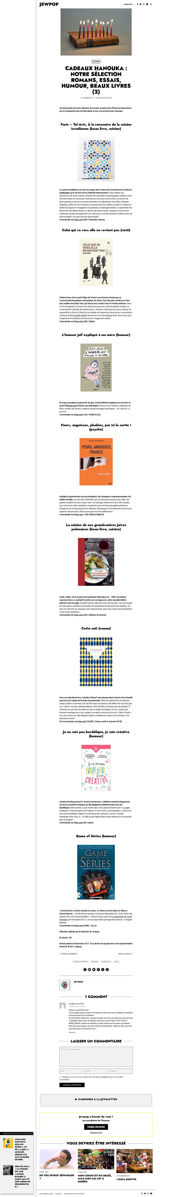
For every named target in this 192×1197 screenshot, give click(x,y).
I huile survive (126, 1179)
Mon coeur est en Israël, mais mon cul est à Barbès (95, 1178)
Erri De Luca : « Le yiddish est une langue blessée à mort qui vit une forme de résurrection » (22, 1176)
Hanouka (94, 962)
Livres (116, 962)
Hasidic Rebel (80, 315)
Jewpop (78, 981)
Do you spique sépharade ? (56, 1177)
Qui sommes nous (46, 1194)
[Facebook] (137, 4)
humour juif (71, 405)
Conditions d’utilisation (74, 1194)
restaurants (64, 193)
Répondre (72, 1032)
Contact (58, 1194)
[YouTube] (147, 4)
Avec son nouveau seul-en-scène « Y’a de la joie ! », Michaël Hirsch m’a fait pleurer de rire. (22, 1149)
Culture (96, 62)
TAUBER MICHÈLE (76, 1003)
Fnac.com (78, 219)
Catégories (127, 4)
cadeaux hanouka (81, 962)
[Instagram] (143, 4)
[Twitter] (140, 4)
